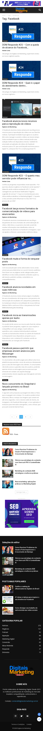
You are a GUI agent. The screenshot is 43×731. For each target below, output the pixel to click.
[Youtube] (27, 716)
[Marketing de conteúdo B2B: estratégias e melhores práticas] (7, 474)
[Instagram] (15, 716)
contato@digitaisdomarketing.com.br (25, 701)
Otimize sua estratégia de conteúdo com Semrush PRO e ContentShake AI (28, 462)
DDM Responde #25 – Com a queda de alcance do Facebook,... (20, 46)
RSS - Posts (13, 434)
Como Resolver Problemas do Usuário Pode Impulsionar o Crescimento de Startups (26, 452)
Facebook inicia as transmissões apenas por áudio (19, 316)
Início (4, 15)
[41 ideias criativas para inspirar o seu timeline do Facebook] (7, 600)
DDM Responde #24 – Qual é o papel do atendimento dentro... (21, 84)
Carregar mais (20, 492)
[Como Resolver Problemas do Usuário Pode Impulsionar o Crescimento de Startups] (7, 452)
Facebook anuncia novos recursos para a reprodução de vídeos (19, 122)
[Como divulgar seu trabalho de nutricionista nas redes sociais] (7, 611)
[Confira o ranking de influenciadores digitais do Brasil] (7, 589)
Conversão (6, 172)
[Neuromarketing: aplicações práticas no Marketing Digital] (7, 484)
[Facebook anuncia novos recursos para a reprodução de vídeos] (21, 108)
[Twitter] (21, 716)
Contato (29, 724)
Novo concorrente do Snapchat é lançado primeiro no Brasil (19, 385)
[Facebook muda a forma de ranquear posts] (21, 246)
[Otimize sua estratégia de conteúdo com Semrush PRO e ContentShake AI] (7, 463)
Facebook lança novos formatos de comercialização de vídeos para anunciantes (20, 211)
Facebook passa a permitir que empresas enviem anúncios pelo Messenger (18, 351)
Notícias (5, 117)
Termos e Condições (17, 724)
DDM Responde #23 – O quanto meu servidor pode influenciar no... (21, 177)
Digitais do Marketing (9, 127)
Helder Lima (6, 50)
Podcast (5, 41)
